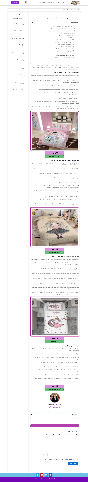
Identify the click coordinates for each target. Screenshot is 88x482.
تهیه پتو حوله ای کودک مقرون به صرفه (63, 49)
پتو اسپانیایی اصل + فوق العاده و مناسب (63, 42)
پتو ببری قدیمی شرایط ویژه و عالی (64, 44)
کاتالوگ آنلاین (51, 2)
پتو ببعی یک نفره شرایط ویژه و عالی (64, 51)
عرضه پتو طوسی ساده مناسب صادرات (63, 53)
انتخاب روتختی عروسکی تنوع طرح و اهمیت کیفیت (62, 26)
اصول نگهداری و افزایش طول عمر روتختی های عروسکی (62, 29)
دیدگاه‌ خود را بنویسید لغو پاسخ (65, 35)
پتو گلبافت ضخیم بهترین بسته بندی (63, 60)
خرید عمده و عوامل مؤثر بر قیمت (66, 33)
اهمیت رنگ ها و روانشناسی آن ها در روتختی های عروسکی (61, 31)
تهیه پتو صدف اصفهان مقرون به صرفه (63, 55)
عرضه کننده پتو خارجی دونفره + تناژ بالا (63, 40)
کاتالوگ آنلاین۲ (42, 2)
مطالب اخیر (67, 37)
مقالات (57, 2)
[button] (26, 2)
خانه (63, 2)
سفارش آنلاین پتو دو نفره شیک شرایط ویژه (62, 57)
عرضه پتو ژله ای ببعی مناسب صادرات (63, 46)
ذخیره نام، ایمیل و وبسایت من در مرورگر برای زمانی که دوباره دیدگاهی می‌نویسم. (60, 459)
